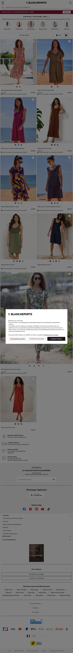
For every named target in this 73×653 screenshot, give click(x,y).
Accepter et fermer (56, 339)
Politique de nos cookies (51, 335)
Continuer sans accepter (37, 339)
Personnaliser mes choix (17, 339)
